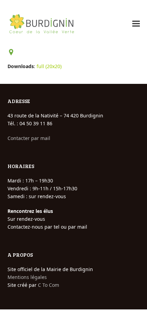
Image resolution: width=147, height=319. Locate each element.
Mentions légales (27, 277)
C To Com (48, 285)
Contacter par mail (29, 138)
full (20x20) (49, 66)
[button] (136, 24)
